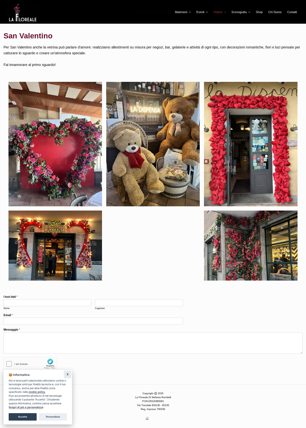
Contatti (292, 12)
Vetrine (218, 12)
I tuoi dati (11, 296)
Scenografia (239, 12)
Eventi (200, 12)
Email (8, 315)
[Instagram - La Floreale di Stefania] (153, 418)
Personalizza (53, 416)
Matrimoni (181, 12)
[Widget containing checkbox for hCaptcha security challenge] (30, 364)
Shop (259, 12)
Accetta (22, 416)
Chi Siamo (275, 12)
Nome (7, 308)
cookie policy (37, 391)
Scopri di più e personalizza (26, 407)
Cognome (100, 308)
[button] (189, 12)
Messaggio (12, 329)
